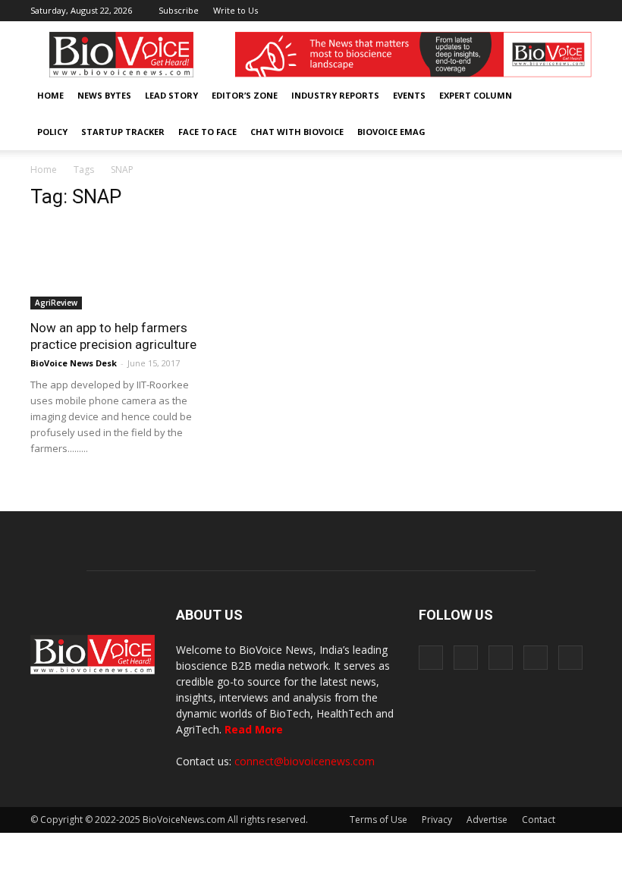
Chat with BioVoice (297, 131)
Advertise (486, 819)
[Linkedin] (530, 11)
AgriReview (56, 302)
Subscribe (179, 10)
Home (50, 95)
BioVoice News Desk (73, 363)
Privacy (437, 819)
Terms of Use (378, 819)
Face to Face (207, 131)
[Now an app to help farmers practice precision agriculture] (116, 266)
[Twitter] (555, 11)
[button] (537, 132)
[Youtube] (580, 11)
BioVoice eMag (391, 131)
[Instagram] (505, 11)
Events (409, 95)
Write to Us (235, 10)
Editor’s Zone (245, 95)
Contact (538, 819)
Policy (52, 131)
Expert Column (475, 95)
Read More (254, 729)
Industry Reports (335, 95)
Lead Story (171, 95)
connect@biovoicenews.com (304, 761)
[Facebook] (480, 11)
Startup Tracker (123, 131)
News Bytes (104, 95)
